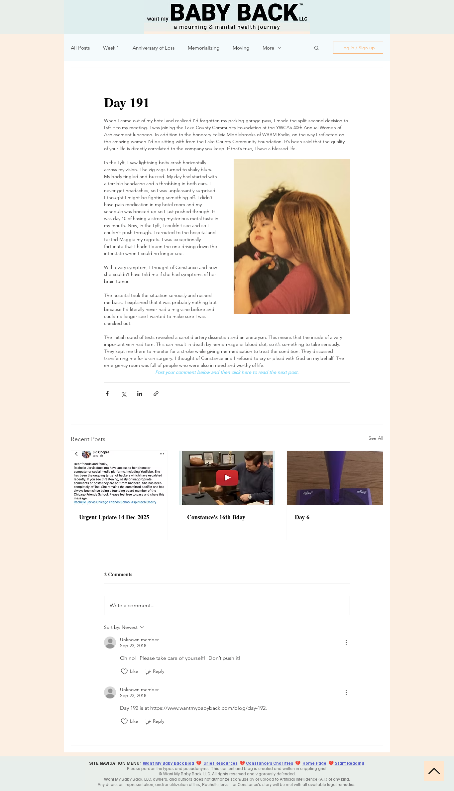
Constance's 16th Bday (216, 517)
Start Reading (349, 763)
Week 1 (111, 48)
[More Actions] (346, 643)
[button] (316, 47)
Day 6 (302, 517)
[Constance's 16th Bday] (227, 478)
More (268, 48)
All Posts (80, 48)
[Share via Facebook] (107, 394)
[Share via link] (156, 394)
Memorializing (203, 48)
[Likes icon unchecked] (124, 671)
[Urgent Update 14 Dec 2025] (119, 478)
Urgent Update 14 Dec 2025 (114, 517)
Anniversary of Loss (153, 48)
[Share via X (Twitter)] (123, 394)
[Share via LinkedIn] (140, 394)
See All (376, 438)
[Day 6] (335, 478)
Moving (241, 48)
